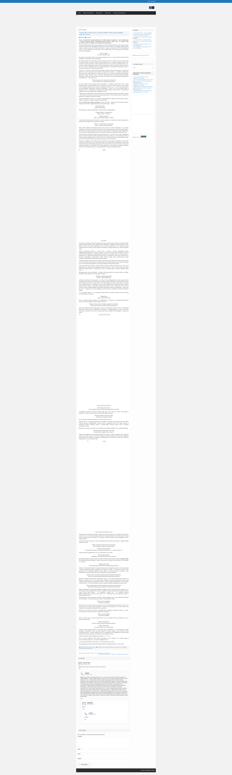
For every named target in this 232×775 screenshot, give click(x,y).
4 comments (88, 37)
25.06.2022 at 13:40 (92, 714)
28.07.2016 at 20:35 (86, 664)
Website (79, 758)
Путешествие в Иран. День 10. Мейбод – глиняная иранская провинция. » (113, 654)
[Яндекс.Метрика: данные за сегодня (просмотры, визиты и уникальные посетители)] (137, 137)
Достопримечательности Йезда (106, 647)
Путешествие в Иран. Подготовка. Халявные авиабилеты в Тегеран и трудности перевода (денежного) (143, 81)
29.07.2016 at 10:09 (88, 674)
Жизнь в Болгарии (151, 1)
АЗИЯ (82, 647)
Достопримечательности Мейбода (119, 647)
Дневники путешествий (88, 12)
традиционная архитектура (87, 648)
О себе (79, 12)
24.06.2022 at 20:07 (90, 704)
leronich (91, 713)
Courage (152, 770)
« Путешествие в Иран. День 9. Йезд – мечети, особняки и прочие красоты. (94, 653)
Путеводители (99, 12)
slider (98, 647)
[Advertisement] (143, 104)
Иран (94, 647)
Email (79, 753)
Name (79, 749)
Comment (80, 736)
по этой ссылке (107, 636)
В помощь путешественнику (119, 12)
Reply (79, 668)
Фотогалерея (108, 12)
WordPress (147, 770)
